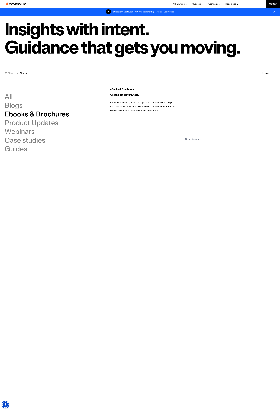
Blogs (14, 105)
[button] (5, 404)
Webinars (20, 131)
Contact (273, 4)
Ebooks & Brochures (37, 114)
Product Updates (31, 122)
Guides (16, 148)
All (9, 96)
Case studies (25, 140)
